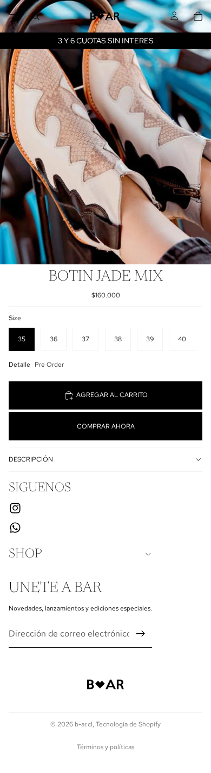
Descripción (31, 459)
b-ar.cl (84, 724)
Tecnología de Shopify (128, 724)
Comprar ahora (106, 426)
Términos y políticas (105, 747)
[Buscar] (36, 16)
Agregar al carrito (112, 395)
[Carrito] (198, 16)
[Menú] (12, 16)
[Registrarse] (140, 633)
